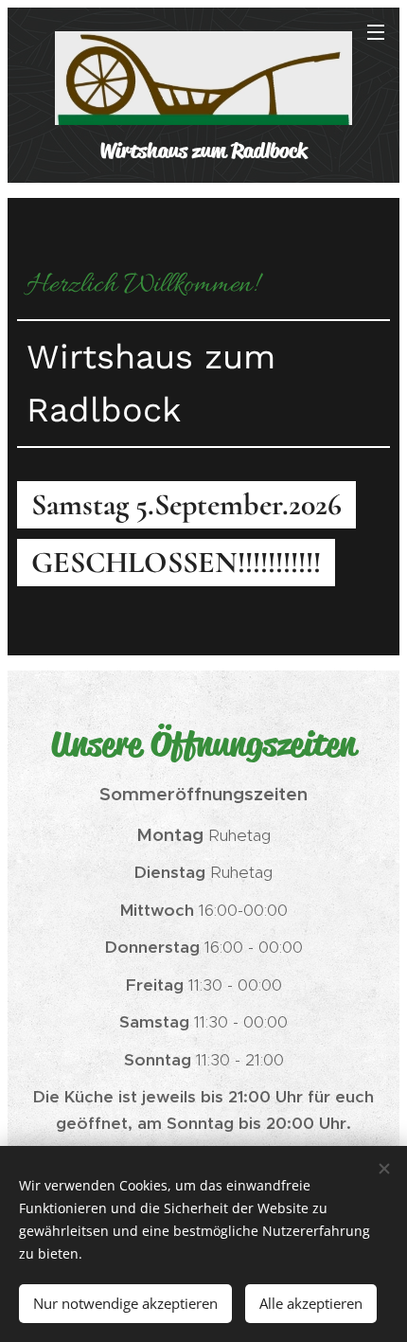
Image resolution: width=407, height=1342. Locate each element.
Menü (376, 31)
